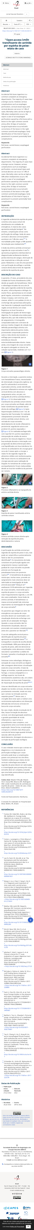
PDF (27, 24)
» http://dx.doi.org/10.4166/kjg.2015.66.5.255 (18, 945)
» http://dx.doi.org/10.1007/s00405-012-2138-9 (17, 900)
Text (4, 73)
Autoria (17, 53)
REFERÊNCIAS (7, 77)
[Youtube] (21, 1194)
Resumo (5, 24)
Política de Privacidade (17, 1226)
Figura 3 (21, 409)
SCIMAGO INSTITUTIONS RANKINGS (18, 58)
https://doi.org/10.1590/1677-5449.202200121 (17, 31)
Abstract (6, 65)
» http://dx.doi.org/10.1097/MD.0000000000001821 (17, 874)
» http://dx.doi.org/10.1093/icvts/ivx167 (17, 1054)
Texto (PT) (17, 24)
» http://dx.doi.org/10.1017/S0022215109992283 (17, 922)
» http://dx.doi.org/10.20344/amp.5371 (17, 852)
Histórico (6, 85)
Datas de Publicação (9, 81)
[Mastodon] (15, 1194)
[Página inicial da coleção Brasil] (17, 1180)
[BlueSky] (13, 1194)
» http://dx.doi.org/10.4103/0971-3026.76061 (16, 1028)
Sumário (19, 20)
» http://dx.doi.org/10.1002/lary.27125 (18, 966)
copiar (17, 34)
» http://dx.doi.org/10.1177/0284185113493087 (17, 1008)
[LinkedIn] (17, 1194)
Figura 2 (6, 399)
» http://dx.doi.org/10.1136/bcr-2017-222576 (18, 1076)
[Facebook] (19, 1194)
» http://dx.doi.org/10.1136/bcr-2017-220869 (18, 986)
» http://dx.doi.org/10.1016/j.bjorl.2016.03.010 (18, 832)
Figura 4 (6, 431)
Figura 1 (9, 352)
